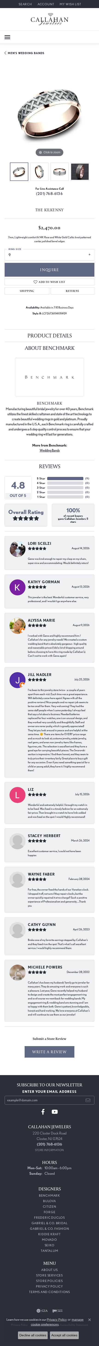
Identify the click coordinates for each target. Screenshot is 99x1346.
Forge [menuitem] (49, 1212)
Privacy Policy (49, 1286)
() (87, 478)
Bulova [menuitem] (49, 1201)
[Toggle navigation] (7, 37)
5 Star (41, 478)
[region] (49, 113)
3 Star (41, 487)
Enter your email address (49, 1092)
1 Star (41, 497)
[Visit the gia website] (42, 1310)
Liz (31, 789)
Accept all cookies (64, 1335)
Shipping (27, 291)
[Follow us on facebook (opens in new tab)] (43, 1112)
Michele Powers (45, 967)
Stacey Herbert (44, 836)
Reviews (49, 466)
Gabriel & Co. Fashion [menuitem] (49, 1228)
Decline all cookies (32, 1335)
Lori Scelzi (39, 543)
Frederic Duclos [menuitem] (49, 1217)
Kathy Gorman (44, 582)
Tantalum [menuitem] (49, 1251)
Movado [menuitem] (49, 1240)
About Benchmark (49, 347)
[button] (25, 4)
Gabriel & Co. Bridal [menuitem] (50, 1223)
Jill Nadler (40, 675)
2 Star (41, 492)
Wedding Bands (50, 450)
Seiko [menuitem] (50, 1245)
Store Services (49, 1275)
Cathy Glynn (42, 924)
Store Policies (49, 1281)
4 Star (41, 483)
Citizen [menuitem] (49, 1206)
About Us (49, 1270)
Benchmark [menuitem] (49, 1195)
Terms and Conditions (49, 1292)
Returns (72, 291)
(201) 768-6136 (49, 193)
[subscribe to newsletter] (88, 1100)
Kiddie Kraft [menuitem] (49, 1234)
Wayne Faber (41, 874)
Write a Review (49, 1051)
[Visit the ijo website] (57, 1310)
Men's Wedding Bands (26, 53)
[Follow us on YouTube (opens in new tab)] (54, 1112)
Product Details (49, 335)
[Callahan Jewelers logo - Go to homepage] (50, 19)
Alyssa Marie (41, 620)
